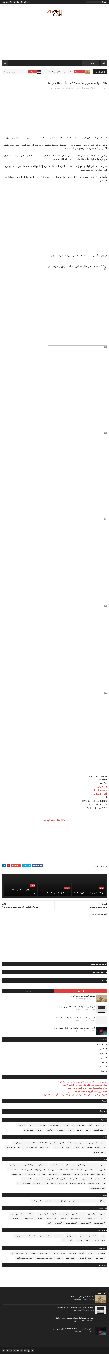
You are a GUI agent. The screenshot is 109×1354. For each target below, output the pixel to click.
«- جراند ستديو (30, 1253)
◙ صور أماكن (43, 1165)
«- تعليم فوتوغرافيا (59, 1253)
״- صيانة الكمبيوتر (99, 1130)
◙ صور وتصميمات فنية (77, 1183)
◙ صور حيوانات (40, 1169)
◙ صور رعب (12, 1169)
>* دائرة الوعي (58, 1147)
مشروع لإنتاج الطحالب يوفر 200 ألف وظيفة (21, 891)
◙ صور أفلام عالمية (56, 1165)
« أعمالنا (82, 1253)
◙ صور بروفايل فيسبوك (84, 1169)
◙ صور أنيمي (14, 1165)
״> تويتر (40, 1130)
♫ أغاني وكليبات (67, 1240)
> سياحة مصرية (87, 1147)
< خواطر (84, 1201)
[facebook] (28, 2)
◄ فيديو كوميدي (45, 1236)
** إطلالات (30, 1213)
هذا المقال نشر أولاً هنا (54, 820)
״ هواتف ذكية (22, 1125)
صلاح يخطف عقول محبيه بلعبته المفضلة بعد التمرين (87, 1088)
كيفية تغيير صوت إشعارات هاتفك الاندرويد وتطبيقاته (76, 1006)
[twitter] (14, 2)
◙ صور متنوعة (16, 1174)
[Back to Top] (3, 1350)
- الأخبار (101, 888)
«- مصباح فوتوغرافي (85, 1258)
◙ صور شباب (66, 1174)
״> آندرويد (80, 1130)
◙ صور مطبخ (73, 1179)
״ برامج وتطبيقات (54, 1125)
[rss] (17, 2)
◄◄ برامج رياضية (82, 1240)
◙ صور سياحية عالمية (98, 1174)
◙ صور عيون (42, 1174)
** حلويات (64, 1218)
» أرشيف (60, 1258)
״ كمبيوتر (32, 1125)
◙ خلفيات (95, 1165)
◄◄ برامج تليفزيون (98, 1240)
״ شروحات (42, 1125)
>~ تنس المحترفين (99, 1152)
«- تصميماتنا (72, 1253)
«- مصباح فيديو (71, 1258)
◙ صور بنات (69, 1169)
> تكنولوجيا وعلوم (18, 1143)
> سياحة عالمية (100, 1147)
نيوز (51, 88)
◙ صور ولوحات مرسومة (59, 1183)
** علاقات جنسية (52, 1218)
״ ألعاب (90, 1125)
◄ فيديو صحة (58, 1236)
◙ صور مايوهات (30, 1174)
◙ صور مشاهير (100, 1179)
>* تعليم (68, 1147)
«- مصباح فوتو (100, 1258)
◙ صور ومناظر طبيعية (40, 1183)
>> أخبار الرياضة (45, 1147)
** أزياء (53, 1213)
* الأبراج (102, 1213)
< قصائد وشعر (49, 1201)
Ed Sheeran (100, 790)
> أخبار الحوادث (92, 1143)
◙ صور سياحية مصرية (81, 1174)
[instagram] (10, 2)
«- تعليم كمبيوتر (44, 1253)
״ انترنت (66, 1125)
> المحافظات (42, 1143)
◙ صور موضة (27, 1179)
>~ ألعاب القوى (10, 1147)
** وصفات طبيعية (71, 1223)
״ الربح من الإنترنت (78, 1125)
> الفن (62, 1143)
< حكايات (93, 1201)
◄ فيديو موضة (19, 1236)
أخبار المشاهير (100, 793)
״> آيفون (71, 1130)
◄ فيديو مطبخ (32, 1236)
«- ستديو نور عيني (17, 1253)
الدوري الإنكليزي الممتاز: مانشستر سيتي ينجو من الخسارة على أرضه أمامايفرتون (75, 1094)
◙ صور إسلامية (100, 1169)
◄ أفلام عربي (93, 1236)
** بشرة (102, 1218)
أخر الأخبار (81, 991)
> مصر (76, 1147)
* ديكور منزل (92, 1213)
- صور (103, 1058)
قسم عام (56, 88)
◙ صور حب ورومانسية (55, 1169)
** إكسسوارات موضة (17, 1213)
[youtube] (25, 2)
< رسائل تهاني (73, 1201)
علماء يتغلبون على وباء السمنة (58, 892)
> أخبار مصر (79, 1143)
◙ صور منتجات (60, 1179)
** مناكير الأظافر (29, 1218)
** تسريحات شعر (90, 1218)
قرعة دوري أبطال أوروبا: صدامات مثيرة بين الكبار (87, 1091)
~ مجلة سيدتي (70, 88)
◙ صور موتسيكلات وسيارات (43, 1179)
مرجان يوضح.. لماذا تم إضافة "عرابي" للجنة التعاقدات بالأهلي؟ (82, 1081)
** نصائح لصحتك (15, 1218)
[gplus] (7, 2)
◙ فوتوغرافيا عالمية (23, 1183)
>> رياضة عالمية (31, 1147)
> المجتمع (53, 1143)
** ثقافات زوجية (76, 1218)
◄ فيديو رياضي (71, 1236)
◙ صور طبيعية (53, 1174)
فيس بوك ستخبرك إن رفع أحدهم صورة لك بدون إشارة (75, 1017)
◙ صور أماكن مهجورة (28, 1165)
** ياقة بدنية (58, 1223)
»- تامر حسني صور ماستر (24, 1258)
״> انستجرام (61, 1130)
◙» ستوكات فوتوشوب (98, 1188)
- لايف (78, 88)
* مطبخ (74, 1213)
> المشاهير (31, 1143)
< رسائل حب (62, 1201)
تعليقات (28, 991)
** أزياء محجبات (42, 1213)
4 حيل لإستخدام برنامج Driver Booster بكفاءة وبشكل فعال (74, 1028)
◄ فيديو (82, 1236)
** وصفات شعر (86, 1223)
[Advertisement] (54, 39)
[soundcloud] (3, 2)
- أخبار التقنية (44, 72)
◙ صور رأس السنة (26, 1169)
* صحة (82, 1213)
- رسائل (102, 1053)
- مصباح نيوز (101, 1066)
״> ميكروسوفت (29, 1130)
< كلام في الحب (37, 1201)
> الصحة (69, 1143)
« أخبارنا (90, 1253)
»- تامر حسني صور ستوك (45, 1258)
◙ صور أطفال (70, 1165)
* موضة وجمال (64, 1213)
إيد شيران (102, 786)
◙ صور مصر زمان (86, 1179)
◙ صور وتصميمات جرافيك (96, 1183)
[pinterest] (21, 2)
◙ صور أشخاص (83, 1165)
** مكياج (41, 1218)
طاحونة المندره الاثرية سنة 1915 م (71, 71)
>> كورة (20, 1147)
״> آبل (88, 1130)
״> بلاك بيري (50, 1130)
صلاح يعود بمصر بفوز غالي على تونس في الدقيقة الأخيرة (85, 1084)
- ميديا (103, 1071)
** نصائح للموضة (99, 1223)
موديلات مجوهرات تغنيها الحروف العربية (89, 892)
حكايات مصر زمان (91, 72)
